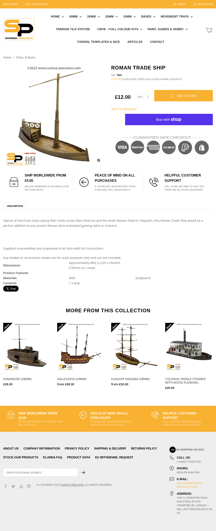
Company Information (41, 448)
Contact (157, 41)
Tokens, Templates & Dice (98, 41)
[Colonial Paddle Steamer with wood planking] (189, 347)
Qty (140, 97)
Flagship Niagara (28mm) (130, 379)
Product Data (78, 457)
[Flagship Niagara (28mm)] (135, 347)
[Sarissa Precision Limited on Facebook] (5, 486)
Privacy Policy (77, 448)
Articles (134, 41)
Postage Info (40, 4)
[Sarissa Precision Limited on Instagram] (29, 486)
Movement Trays (175, 16)
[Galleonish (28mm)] (81, 347)
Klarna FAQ (52, 457)
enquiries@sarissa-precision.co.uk (190, 485)
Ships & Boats (25, 57)
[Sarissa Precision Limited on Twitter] (13, 486)
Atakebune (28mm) (17, 379)
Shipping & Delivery (110, 448)
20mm (109, 16)
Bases (146, 16)
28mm (91, 16)
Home (55, 16)
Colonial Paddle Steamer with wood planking (185, 380)
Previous (9, 354)
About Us (11, 448)
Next (207, 354)
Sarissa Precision (72, 485)
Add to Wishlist (124, 109)
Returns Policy (144, 448)
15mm (127, 16)
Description (15, 206)
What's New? (10, 4)
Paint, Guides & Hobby (166, 29)
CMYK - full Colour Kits (117, 29)
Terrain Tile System (73, 29)
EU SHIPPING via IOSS (190, 449)
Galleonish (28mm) (71, 379)
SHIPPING (116, 79)
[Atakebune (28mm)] (27, 347)
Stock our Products (20, 457)
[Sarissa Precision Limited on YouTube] (21, 486)
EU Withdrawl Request (114, 457)
